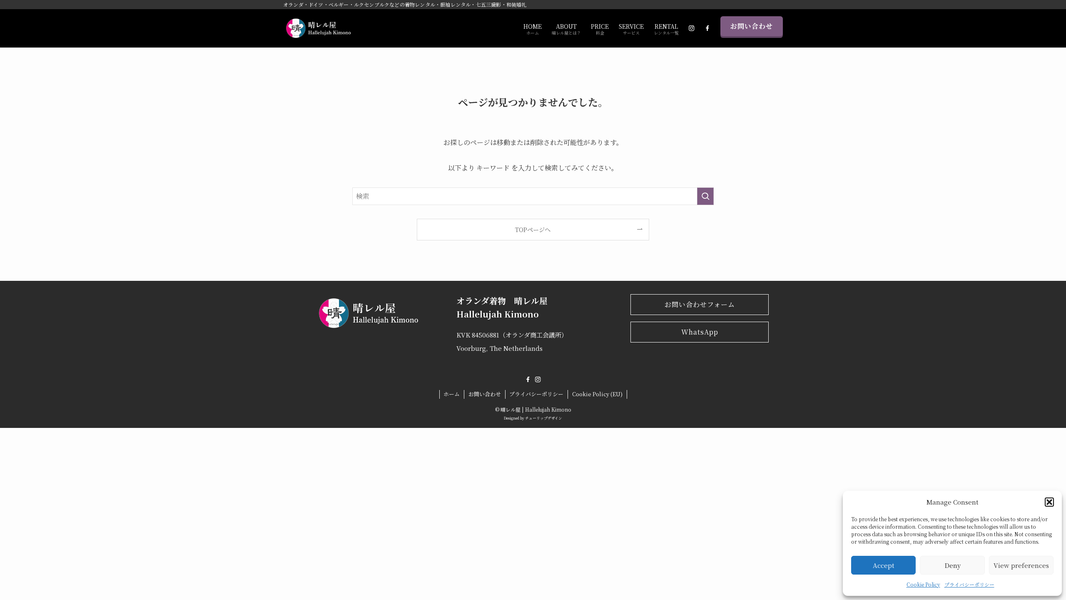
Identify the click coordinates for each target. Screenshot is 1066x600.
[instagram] (538, 379)
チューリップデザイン (543, 418)
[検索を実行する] (705, 196)
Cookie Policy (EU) (597, 394)
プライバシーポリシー (969, 584)
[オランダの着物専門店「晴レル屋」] (317, 28)
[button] (1049, 502)
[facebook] (528, 379)
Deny (952, 565)
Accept (883, 565)
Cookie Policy (923, 584)
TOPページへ (532, 229)
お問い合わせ (751, 26)
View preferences (1021, 565)
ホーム (451, 394)
